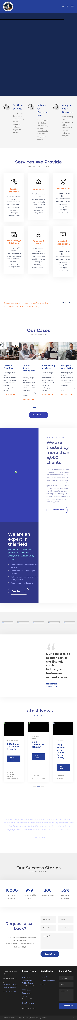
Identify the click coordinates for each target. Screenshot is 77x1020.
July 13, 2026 (12, 741)
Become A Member (48, 981)
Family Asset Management (29, 369)
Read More (8, 394)
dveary (12, 772)
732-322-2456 (11, 992)
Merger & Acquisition (67, 366)
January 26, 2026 (28, 1008)
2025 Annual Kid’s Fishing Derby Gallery (61, 751)
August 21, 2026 (28, 985)
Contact (43, 984)
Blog (12, 774)
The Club (44, 977)
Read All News (38, 715)
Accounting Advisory (48, 366)
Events (10, 776)
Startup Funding (8, 366)
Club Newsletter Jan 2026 (38, 744)
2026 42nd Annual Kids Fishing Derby (27, 980)
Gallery (62, 778)
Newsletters (12, 778)
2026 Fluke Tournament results (13, 746)
